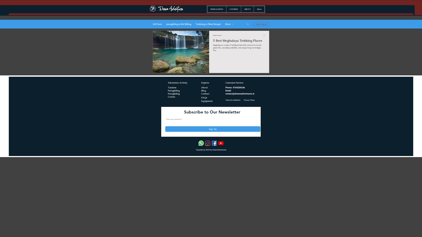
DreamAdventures (219, 150)
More (228, 24)
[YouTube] (221, 143)
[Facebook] (214, 143)
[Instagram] (207, 143)
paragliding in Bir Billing (178, 24)
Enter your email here (173, 119)
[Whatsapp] (201, 143)
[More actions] (265, 35)
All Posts (157, 24)
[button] (248, 24)
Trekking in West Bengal (208, 24)
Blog (203, 90)
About (204, 87)
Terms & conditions (232, 100)
